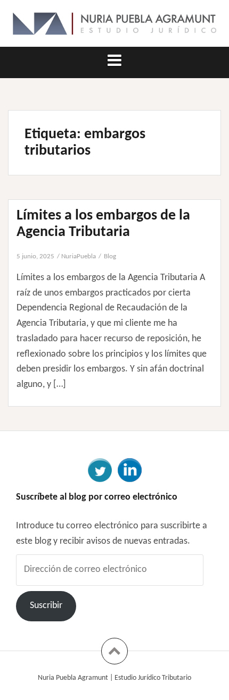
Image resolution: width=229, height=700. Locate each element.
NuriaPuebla (78, 256)
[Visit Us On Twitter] (99, 470)
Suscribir (46, 606)
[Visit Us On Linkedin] (129, 470)
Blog (110, 256)
